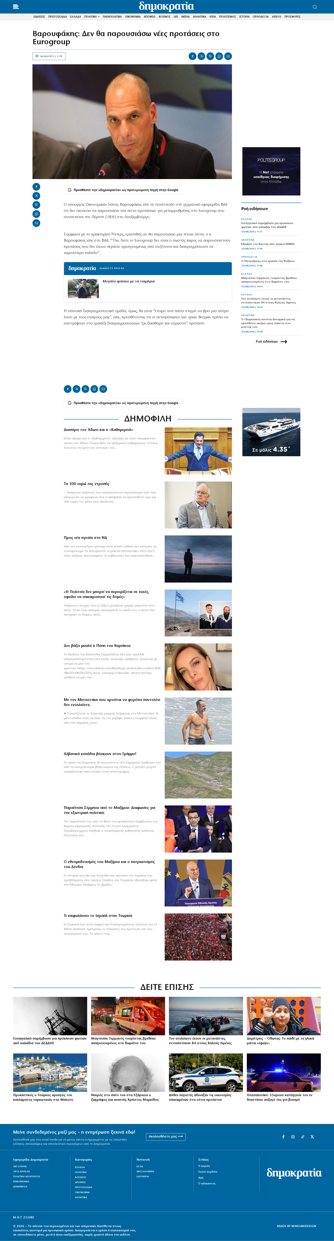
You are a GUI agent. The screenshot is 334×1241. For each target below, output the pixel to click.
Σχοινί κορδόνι (207, 1171)
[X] (201, 56)
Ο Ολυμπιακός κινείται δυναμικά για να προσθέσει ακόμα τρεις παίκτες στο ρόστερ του (268, 323)
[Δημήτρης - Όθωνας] (284, 1016)
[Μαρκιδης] (128, 1072)
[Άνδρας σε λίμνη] (198, 559)
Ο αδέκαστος (207, 1183)
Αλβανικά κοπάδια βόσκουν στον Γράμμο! (100, 754)
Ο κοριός (204, 1166)
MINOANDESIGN (303, 1226)
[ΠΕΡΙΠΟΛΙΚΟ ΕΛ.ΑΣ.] (206, 1072)
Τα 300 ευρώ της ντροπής (86, 484)
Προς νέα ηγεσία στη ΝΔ (85, 538)
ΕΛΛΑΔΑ (246, 219)
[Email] (228, 56)
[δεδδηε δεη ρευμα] (50, 1016)
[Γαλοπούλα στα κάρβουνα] (198, 937)
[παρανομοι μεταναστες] (206, 1016)
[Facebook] (192, 56)
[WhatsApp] (219, 56)
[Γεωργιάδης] (198, 451)
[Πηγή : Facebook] (198, 667)
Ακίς (201, 1177)
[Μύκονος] (50, 1072)
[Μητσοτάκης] (198, 721)
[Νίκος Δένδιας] (198, 883)
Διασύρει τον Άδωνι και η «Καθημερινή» (98, 430)
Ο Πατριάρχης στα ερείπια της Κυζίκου (268, 261)
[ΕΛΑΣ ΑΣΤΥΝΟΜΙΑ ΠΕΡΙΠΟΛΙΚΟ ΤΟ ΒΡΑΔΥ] (284, 1072)
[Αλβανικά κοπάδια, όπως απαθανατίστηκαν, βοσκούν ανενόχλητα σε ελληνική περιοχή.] (198, 775)
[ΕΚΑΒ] (128, 1016)
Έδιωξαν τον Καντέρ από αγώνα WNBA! (268, 244)
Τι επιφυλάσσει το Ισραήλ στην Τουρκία (98, 916)
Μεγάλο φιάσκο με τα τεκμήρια (129, 281)
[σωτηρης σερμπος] (198, 829)
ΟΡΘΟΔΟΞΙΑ (249, 257)
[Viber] (210, 56)
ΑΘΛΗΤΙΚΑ (248, 240)
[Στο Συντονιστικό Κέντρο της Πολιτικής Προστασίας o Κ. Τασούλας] (198, 505)
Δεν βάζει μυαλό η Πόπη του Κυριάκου (97, 646)
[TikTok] (303, 1137)
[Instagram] (293, 1137)
